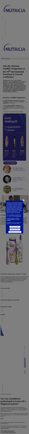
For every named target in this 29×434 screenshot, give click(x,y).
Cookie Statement (11, 219)
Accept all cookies (15, 226)
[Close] (23, 200)
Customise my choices (15, 232)
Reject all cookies (15, 229)
